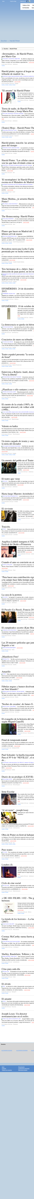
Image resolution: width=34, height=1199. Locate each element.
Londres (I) (7, 864)
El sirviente (7, 508)
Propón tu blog (13, 1)
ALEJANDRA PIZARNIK (22, 1050)
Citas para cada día (11, 969)
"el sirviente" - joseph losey (15, 810)
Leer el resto (17, 81)
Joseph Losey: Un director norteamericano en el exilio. (15, 1015)
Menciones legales (22, 1070)
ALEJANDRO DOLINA (6, 1050)
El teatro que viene (11, 478)
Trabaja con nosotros (7, 1070)
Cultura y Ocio (26, 5)
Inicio (3, 1)
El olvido (6, 983)
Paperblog (9, 6)
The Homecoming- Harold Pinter (18, 216)
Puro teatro (7, 849)
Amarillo (6, 671)
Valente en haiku (10, 426)
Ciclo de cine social (11, 883)
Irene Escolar (8, 791)
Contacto (4, 1068)
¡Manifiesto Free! (10, 656)
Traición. (6, 526)
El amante (6, 998)
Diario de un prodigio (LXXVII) (17, 776)
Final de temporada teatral (14, 740)
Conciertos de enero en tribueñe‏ (17, 339)
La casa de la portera (12, 594)
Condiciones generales (23, 1068)
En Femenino (26, 7)
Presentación (21, 1067)
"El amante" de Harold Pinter (16, 90)
